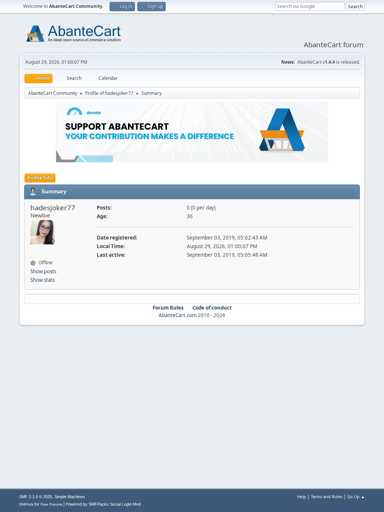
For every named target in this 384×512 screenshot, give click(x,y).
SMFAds (26, 504)
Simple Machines (69, 496)
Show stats (42, 280)
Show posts (43, 271)
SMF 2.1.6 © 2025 (35, 496)
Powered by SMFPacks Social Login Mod (103, 504)
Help (301, 496)
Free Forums (51, 504)
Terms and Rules (326, 496)
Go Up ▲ (356, 496)
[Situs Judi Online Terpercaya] (33, 249)
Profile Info (39, 178)
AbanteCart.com (177, 315)
